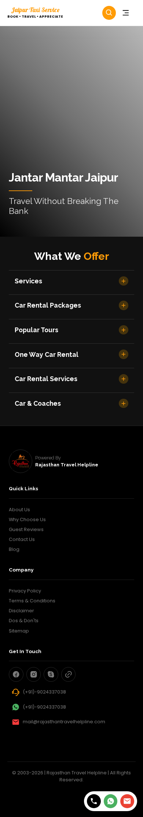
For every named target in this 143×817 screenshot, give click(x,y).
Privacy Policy (25, 591)
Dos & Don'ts (23, 620)
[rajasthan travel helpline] (20, 461)
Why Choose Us (27, 519)
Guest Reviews (26, 529)
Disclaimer (21, 611)
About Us (19, 509)
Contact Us (22, 539)
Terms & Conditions (32, 601)
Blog (14, 549)
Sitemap (19, 631)
